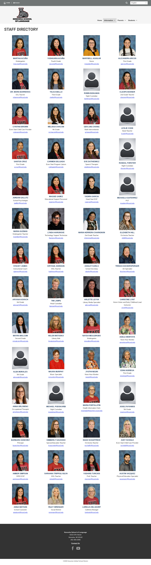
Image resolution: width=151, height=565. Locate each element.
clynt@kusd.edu (127, 308)
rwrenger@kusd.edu (56, 512)
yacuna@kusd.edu (56, 64)
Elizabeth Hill (127, 232)
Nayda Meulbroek (91, 336)
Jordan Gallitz (20, 198)
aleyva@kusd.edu (91, 305)
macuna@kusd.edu (20, 64)
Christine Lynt (127, 299)
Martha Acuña (20, 58)
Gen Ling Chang (91, 127)
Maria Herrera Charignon (91, 232)
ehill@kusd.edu (127, 238)
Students (131, 20)
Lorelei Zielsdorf (91, 507)
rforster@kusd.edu (127, 168)
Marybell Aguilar (91, 58)
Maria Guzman (20, 231)
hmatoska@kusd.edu (56, 341)
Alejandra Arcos (127, 58)
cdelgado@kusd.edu (56, 167)
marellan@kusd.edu (20, 237)
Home (99, 20)
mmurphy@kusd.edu (56, 377)
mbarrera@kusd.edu (20, 97)
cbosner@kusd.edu (127, 97)
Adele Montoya (127, 337)
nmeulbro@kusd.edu (91, 341)
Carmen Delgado (56, 161)
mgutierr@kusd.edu (127, 203)
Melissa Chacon (56, 127)
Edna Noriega (127, 370)
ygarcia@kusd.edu (91, 202)
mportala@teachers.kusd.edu (91, 411)
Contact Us (75, 543)
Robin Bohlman (91, 93)
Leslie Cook (127, 128)
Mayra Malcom (20, 336)
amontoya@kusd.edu (127, 342)
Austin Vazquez (127, 473)
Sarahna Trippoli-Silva (56, 473)
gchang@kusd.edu (91, 132)
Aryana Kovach (20, 299)
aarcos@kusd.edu (127, 64)
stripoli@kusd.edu (56, 479)
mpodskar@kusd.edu (56, 412)
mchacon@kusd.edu (56, 132)
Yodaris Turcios (91, 473)
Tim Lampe (56, 301)
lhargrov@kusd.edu (56, 238)
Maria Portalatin (91, 405)
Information (108, 20)
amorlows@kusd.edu (20, 412)
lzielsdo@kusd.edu (91, 512)
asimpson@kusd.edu (20, 479)
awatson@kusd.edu (20, 512)
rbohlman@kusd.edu (91, 99)
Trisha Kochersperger (127, 266)
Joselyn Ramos (127, 407)
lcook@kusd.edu (127, 134)
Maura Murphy (56, 372)
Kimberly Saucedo (56, 440)
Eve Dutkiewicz (91, 161)
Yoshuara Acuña (56, 58)
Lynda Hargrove (56, 232)
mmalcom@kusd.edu (20, 341)
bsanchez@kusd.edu (20, 445)
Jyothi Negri (91, 372)
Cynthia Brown (20, 127)
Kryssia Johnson (56, 266)
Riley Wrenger (56, 507)
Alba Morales (20, 372)
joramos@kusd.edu (127, 412)
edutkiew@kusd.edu (91, 167)
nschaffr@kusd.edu (92, 445)
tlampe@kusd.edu (56, 306)
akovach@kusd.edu (20, 305)
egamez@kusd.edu (56, 202)
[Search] (126, 3)
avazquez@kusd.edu (127, 479)
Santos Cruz (20, 161)
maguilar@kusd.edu (91, 64)
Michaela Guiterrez (127, 198)
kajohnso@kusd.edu (56, 271)
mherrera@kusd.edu (91, 238)
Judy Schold (127, 440)
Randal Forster (127, 163)
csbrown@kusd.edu (20, 132)
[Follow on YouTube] (78, 549)
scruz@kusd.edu (20, 167)
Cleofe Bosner (127, 92)
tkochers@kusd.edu (127, 271)
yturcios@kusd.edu (92, 479)
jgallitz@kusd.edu (20, 203)
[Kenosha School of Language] (22, 15)
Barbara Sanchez (20, 440)
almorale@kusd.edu (20, 377)
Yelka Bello (56, 92)
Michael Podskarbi (56, 407)
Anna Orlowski (20, 406)
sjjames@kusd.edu (20, 271)
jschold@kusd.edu (127, 445)
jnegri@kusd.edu (92, 377)
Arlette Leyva (91, 299)
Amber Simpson (20, 473)
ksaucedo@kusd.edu (56, 445)
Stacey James (20, 266)
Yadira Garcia (92, 196)
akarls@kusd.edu (91, 271)
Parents (121, 20)
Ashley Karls (92, 266)
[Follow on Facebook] (73, 549)
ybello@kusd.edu (56, 97)
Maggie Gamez (56, 196)
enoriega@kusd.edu (127, 376)
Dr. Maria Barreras (20, 92)
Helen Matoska (56, 336)
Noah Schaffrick (91, 440)
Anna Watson (20, 507)
